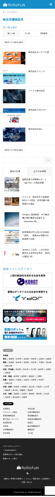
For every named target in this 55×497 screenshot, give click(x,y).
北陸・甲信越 (8, 369)
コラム (28, 479)
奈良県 (41, 380)
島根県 (24, 387)
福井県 (40, 369)
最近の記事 (15, 171)
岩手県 (18, 359)
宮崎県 (7, 397)
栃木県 (18, 362)
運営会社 (36, 479)
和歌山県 (8, 383)
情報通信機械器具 (35, 419)
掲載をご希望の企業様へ (13, 479)
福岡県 (16, 394)
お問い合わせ (26, 482)
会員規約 (45, 479)
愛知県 (31, 376)
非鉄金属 (31, 409)
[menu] (50, 4)
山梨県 (48, 369)
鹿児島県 (16, 397)
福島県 (48, 359)
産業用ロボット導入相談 (12, 454)
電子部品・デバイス (11, 419)
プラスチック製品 (10, 412)
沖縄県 (24, 397)
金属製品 (6, 409)
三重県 (39, 376)
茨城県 (11, 362)
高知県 (30, 390)
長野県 (7, 373)
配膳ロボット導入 (10, 459)
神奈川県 (8, 366)
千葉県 (41, 362)
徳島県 (7, 390)
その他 (30, 433)
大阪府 (26, 380)
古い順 (27, 33)
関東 (4, 362)
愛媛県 (22, 390)
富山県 (25, 369)
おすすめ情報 (40, 171)
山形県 (41, 359)
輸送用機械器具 (34, 426)
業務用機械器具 (9, 416)
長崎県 (31, 394)
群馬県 (26, 362)
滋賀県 (11, 380)
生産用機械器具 (34, 412)
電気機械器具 (33, 416)
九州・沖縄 (7, 394)
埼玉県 (33, 362)
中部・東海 (7, 376)
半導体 (5, 426)
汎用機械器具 (8, 430)
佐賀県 (24, 394)
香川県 (15, 390)
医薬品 (30, 423)
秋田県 (33, 359)
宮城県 (26, 359)
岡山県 (31, 387)
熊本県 (39, 394)
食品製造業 (7, 423)
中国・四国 (7, 387)
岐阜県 (16, 376)
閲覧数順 (43, 33)
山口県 (46, 387)
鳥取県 (16, 387)
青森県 (11, 359)
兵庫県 (33, 380)
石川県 (33, 369)
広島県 (39, 387)
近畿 (4, 380)
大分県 (46, 394)
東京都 (48, 362)
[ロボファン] (14, 4)
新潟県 (18, 369)
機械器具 (31, 430)
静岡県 (24, 376)
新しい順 (11, 33)
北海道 (5, 355)
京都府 (18, 380)
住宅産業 (6, 433)
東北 (4, 359)
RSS (28, 473)
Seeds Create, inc (21, 492)
